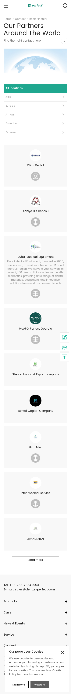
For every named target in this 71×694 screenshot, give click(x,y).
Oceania (11, 132)
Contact (20, 19)
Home (8, 19)
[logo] (35, 5)
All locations (14, 88)
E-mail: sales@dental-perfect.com (29, 589)
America (11, 123)
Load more (35, 560)
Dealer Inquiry (38, 19)
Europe (10, 106)
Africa (9, 114)
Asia (8, 97)
